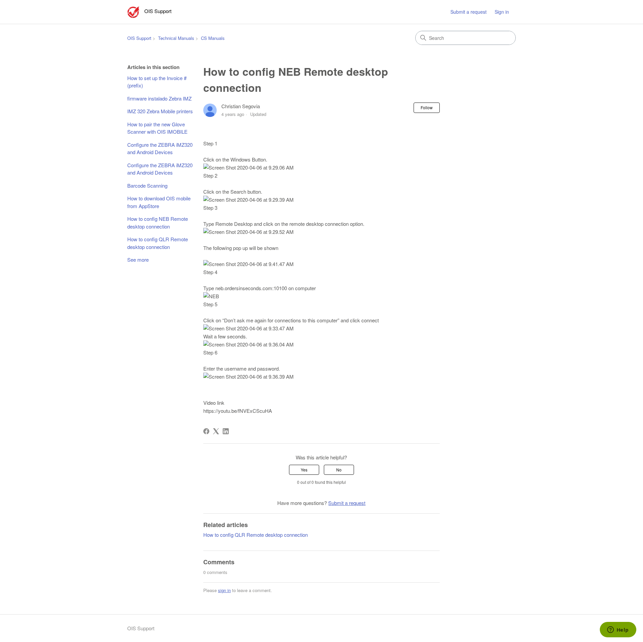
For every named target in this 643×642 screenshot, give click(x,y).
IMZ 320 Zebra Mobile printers (160, 111)
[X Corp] (216, 431)
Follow (427, 107)
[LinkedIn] (226, 431)
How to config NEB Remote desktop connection (157, 222)
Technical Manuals (176, 38)
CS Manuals (213, 38)
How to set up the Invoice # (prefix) (157, 81)
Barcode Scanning (147, 185)
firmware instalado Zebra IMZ (159, 98)
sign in (224, 590)
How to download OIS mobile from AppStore (159, 202)
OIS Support (139, 38)
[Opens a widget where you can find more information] (617, 630)
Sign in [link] (502, 11)
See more (138, 259)
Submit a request (468, 11)
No (339, 469)
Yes (304, 469)
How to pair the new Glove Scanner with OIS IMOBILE (157, 128)
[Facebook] (206, 431)
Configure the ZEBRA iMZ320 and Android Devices (160, 148)
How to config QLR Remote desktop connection (157, 243)
